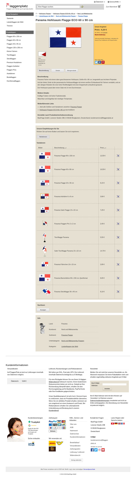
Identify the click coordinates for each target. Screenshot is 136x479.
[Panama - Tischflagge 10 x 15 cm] (44, 243)
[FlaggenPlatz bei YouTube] (103, 451)
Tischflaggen (11, 55)
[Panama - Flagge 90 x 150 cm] (44, 161)
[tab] (44, 70)
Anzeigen (43, 310)
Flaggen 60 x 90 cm (14, 40)
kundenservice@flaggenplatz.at (102, 118)
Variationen (43, 137)
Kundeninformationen (77, 437)
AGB (71, 427)
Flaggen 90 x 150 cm (14, 36)
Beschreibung (44, 70)
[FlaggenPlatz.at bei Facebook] (92, 451)
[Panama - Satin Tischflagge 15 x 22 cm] (44, 256)
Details (58, 70)
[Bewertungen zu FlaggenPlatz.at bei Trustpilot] (34, 423)
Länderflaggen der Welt (15, 22)
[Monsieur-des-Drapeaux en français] (122, 424)
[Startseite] (36, 13)
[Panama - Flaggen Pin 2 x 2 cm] (44, 229)
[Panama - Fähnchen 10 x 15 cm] (44, 270)
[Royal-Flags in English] (119, 424)
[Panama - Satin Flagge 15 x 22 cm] (44, 216)
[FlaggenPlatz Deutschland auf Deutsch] (115, 424)
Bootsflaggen (11, 77)
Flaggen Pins (11, 70)
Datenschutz (74, 434)
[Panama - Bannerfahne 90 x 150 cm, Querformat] (44, 283)
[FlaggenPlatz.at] (20, 7)
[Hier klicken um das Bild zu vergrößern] (65, 37)
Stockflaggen (11, 59)
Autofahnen (11, 73)
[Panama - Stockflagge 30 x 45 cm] (44, 297)
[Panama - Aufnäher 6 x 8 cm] (44, 202)
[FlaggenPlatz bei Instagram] (99, 451)
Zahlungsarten (75, 449)
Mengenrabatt (71, 70)
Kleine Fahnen (12, 51)
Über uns (73, 424)
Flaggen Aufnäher (13, 66)
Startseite (10, 18)
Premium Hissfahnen (14, 62)
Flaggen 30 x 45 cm (14, 44)
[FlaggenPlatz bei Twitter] (95, 451)
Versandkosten (75, 446)
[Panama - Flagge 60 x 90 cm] (44, 175)
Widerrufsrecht (75, 455)
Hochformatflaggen (13, 81)
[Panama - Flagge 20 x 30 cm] (44, 188)
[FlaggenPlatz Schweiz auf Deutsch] (112, 424)
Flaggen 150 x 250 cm (15, 47)
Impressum (74, 430)
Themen (10, 26)
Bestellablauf (74, 442)
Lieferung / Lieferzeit (77, 452)
